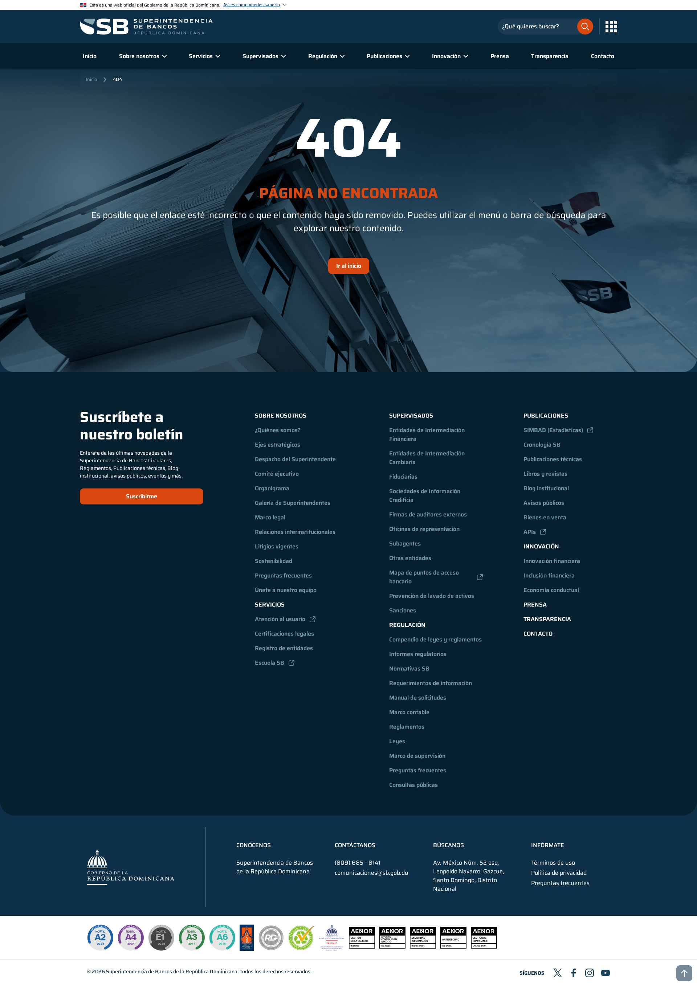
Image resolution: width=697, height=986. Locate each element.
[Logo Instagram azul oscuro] (589, 973)
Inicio (90, 56)
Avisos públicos (543, 502)
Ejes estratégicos (277, 444)
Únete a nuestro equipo (286, 590)
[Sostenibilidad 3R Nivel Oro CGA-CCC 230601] (302, 948)
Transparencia (549, 56)
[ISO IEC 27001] (423, 946)
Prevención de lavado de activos (431, 595)
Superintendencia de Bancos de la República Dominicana (171, 971)
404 (117, 79)
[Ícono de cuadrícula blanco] (611, 26)
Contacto (602, 56)
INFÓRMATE (547, 845)
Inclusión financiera (549, 575)
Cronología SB (542, 444)
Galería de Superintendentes (292, 502)
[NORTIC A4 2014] (131, 938)
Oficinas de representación (424, 529)
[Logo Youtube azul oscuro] (605, 973)
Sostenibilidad (273, 561)
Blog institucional (546, 488)
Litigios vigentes (276, 546)
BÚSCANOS (448, 845)
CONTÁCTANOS (355, 845)
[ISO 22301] (392, 946)
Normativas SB (409, 668)
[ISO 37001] (453, 946)
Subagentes (405, 543)
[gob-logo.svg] (130, 867)
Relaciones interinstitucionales (295, 531)
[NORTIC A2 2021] (100, 938)
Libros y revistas (545, 473)
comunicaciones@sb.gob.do (371, 872)
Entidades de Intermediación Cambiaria (427, 458)
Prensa (499, 56)
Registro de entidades (284, 648)
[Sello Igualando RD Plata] (271, 948)
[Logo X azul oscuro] (557, 973)
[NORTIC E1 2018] (161, 938)
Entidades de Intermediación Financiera (427, 434)
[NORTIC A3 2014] (192, 938)
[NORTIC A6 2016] (222, 938)
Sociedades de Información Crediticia (425, 495)
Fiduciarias (403, 476)
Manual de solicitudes (417, 697)
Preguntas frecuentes (283, 575)
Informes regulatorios (418, 654)
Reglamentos (406, 726)
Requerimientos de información (430, 683)
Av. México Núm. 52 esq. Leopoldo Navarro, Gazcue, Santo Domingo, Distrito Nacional (468, 875)
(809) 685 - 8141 (357, 862)
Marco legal (270, 517)
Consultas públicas (413, 784)
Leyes (397, 741)
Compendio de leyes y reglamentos (435, 639)
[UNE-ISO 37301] (484, 946)
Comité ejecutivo (277, 473)
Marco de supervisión (417, 755)
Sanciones (402, 610)
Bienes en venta (544, 517)
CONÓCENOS (253, 845)
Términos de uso (553, 862)
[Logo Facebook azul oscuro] (573, 973)
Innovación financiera (551, 561)
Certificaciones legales (284, 633)
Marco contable (409, 712)
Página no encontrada (348, 193)
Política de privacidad (559, 873)
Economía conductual (551, 590)
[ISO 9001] (362, 946)
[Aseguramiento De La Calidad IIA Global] (247, 948)
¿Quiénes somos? (278, 430)
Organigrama (272, 488)
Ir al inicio (348, 265)
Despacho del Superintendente (295, 459)
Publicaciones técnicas (552, 459)
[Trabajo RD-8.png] (332, 948)
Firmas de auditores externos (428, 514)
